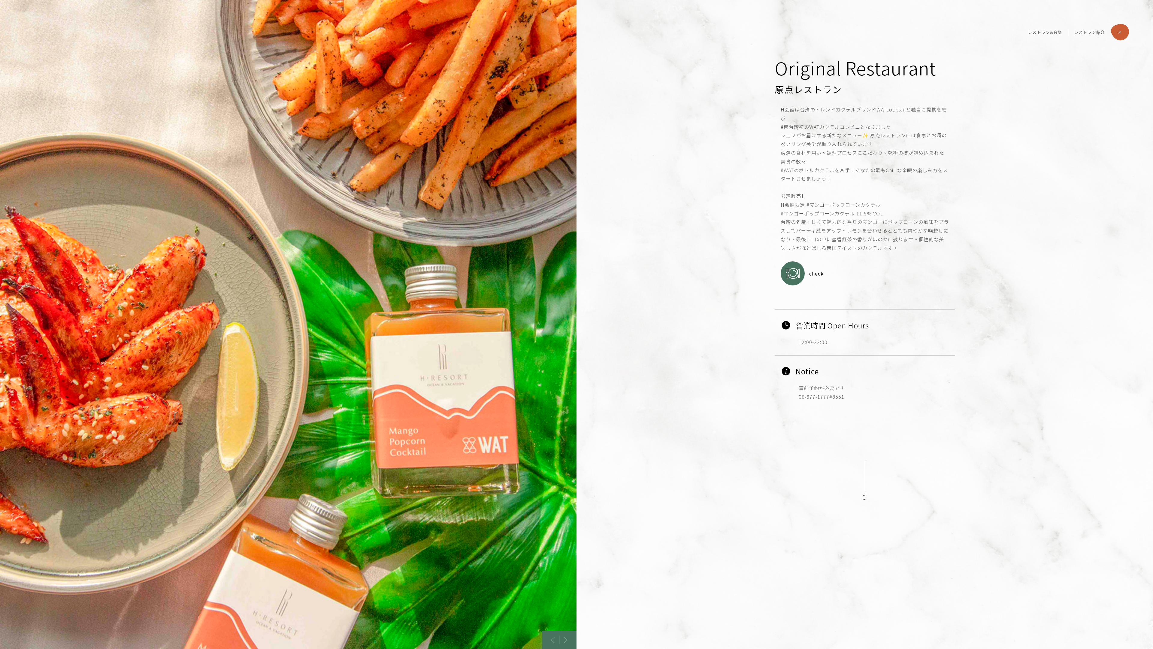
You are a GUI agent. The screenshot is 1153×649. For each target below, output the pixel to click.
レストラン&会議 (1045, 32)
